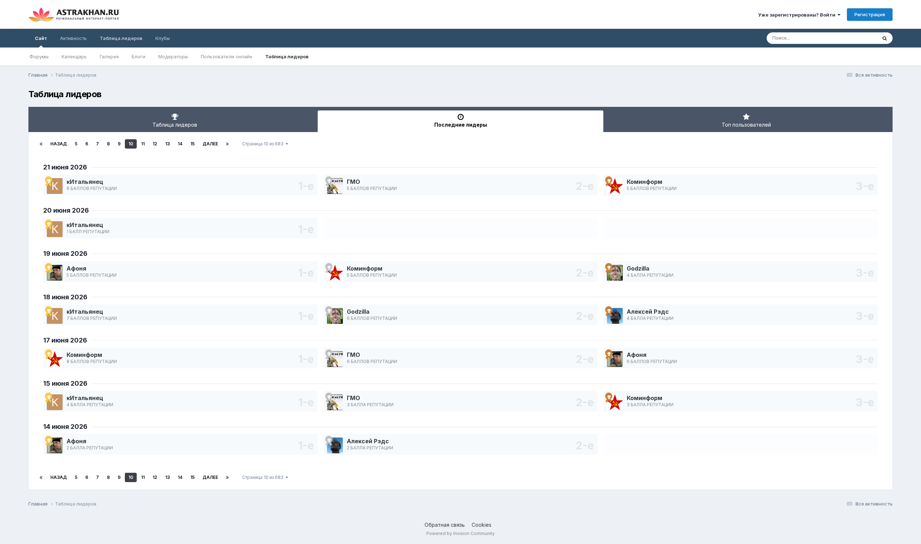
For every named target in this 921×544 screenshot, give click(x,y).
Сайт (41, 38)
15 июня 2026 (65, 383)
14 (180, 143)
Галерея (109, 56)
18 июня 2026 (65, 297)
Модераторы (173, 56)
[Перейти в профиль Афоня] (55, 273)
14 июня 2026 (65, 426)
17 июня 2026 (65, 340)
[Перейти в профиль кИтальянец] (55, 186)
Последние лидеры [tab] (460, 125)
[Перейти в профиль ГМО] (335, 186)
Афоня (76, 268)
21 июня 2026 (65, 167)
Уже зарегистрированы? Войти (798, 15)
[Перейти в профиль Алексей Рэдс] (615, 316)
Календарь (74, 56)
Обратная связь (445, 525)
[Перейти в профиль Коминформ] (615, 186)
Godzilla (638, 268)
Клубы (162, 38)
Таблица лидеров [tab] (175, 125)
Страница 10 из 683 (264, 143)
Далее (210, 143)
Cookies (481, 525)
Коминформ (644, 181)
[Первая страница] (41, 144)
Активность (73, 38)
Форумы (39, 56)
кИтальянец (85, 181)
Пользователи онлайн (226, 56)
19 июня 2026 (65, 253)
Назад (58, 143)
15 (192, 143)
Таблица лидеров (287, 56)
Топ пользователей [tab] (746, 125)
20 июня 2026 (66, 210)
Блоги (138, 56)
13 (167, 143)
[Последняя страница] (227, 144)
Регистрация (869, 14)
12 (155, 143)
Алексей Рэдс (648, 311)
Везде (860, 38)
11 (143, 143)
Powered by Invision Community (460, 533)
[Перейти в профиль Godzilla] (615, 273)
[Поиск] (885, 38)
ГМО (353, 181)
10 (130, 143)
